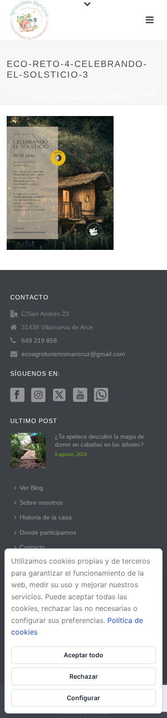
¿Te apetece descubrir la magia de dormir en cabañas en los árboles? (99, 440)
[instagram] (38, 395)
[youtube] (80, 395)
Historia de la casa (46, 517)
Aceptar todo (83, 655)
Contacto (32, 547)
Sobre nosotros (41, 502)
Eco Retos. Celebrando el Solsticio (85, 93)
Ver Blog (31, 487)
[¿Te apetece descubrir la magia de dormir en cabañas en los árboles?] (28, 451)
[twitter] (59, 395)
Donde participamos (48, 532)
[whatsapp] (101, 395)
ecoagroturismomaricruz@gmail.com (73, 353)
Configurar (83, 697)
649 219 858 (39, 340)
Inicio (17, 93)
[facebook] (17, 395)
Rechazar (83, 676)
